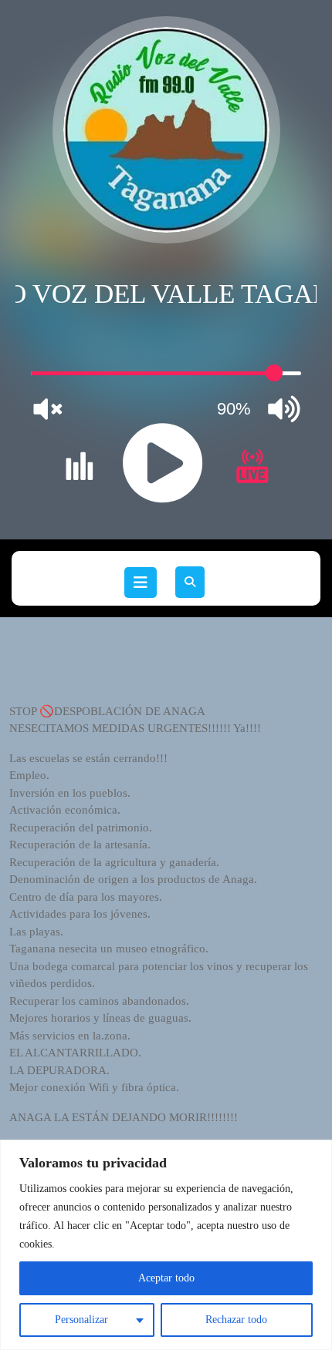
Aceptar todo (166, 1278)
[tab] (140, 582)
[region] (166, 1245)
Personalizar (81, 1319)
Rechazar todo (236, 1319)
